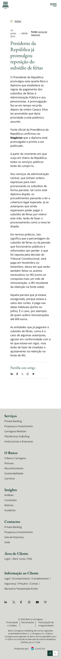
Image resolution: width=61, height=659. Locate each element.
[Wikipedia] (45, 602)
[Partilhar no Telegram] (33, 374)
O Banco (11, 452)
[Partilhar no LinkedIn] (11, 374)
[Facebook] (22, 602)
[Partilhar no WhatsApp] (27, 374)
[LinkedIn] (6, 602)
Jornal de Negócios (39, 33)
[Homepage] (5, 5)
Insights (10, 489)
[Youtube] (38, 602)
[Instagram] (30, 602)
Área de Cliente (16, 553)
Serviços (10, 415)
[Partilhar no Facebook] (17, 374)
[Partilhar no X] (22, 374)
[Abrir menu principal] (53, 5)
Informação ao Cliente (21, 573)
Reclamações (27, 622)
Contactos (12, 521)
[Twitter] (14, 602)
